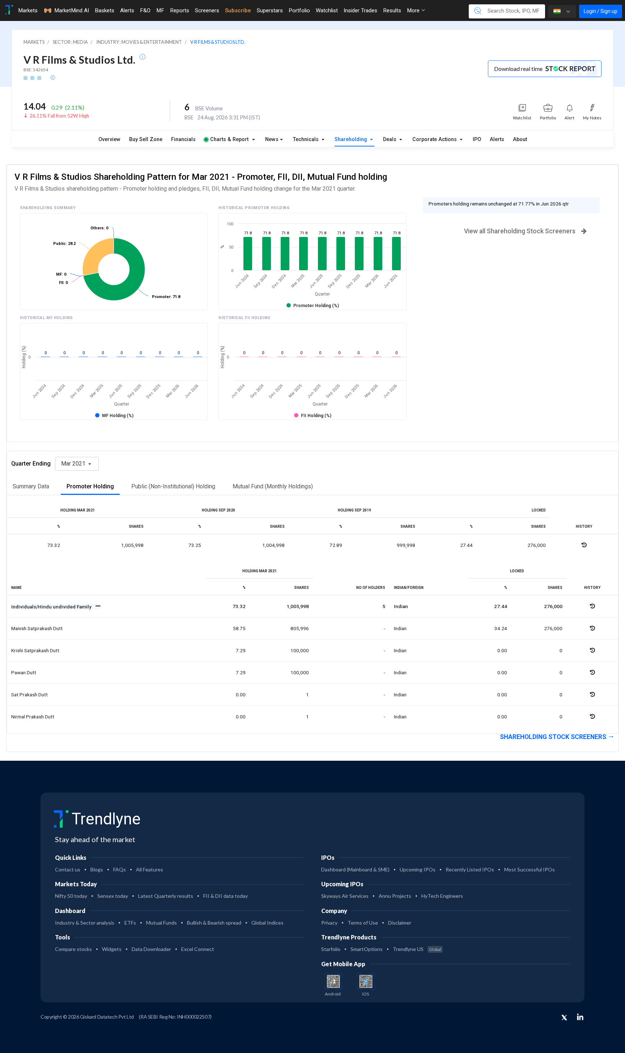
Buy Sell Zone (145, 139)
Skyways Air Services (345, 896)
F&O (145, 10)
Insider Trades (360, 10)
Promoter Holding (90, 486)
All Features (149, 869)
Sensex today (112, 896)
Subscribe (238, 10)
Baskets (104, 10)
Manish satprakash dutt (37, 628)
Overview (109, 139)
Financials (183, 139)
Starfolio (330, 949)
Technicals (306, 139)
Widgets (112, 949)
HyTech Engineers (442, 896)
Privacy (329, 923)
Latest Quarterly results (165, 896)
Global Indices (267, 923)
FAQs (119, 869)
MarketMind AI (71, 10)
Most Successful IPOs (529, 869)
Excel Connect (197, 949)
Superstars (270, 10)
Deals (390, 139)
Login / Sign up (600, 11)
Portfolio (299, 10)
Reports (179, 10)
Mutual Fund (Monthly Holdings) (273, 486)
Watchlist (327, 10)
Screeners (207, 10)
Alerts (127, 10)
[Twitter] (564, 1018)
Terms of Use (363, 923)
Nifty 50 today (71, 896)
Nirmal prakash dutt (32, 716)
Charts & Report (229, 139)
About (520, 139)
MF (160, 10)
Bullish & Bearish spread (214, 923)
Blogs (96, 869)
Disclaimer (399, 923)
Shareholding (352, 139)
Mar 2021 (74, 463)
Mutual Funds (161, 923)
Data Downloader (151, 949)
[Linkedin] (580, 1016)
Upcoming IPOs (417, 869)
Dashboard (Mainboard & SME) (355, 869)
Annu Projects (395, 896)
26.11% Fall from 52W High (59, 116)
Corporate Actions (435, 139)
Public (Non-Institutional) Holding (173, 486)
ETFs (130, 923)
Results (392, 10)
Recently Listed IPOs (470, 869)
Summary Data (31, 486)
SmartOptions (366, 949)
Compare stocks (73, 949)
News (272, 139)
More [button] (414, 10)
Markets (28, 10)
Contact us (67, 869)
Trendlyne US (417, 949)
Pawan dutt (23, 672)
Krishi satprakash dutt (35, 650)
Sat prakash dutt (29, 694)
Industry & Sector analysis (84, 923)
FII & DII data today (225, 896)
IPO (477, 139)
